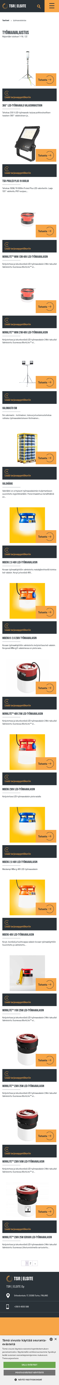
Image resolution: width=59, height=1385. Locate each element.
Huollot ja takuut (16, 1324)
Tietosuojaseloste (16, 1333)
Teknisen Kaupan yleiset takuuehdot (24, 1330)
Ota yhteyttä (14, 1318)
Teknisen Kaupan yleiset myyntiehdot (25, 1327)
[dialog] (29, 1360)
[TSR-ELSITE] (18, 6)
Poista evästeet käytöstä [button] (29, 1372)
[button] (29, 1379)
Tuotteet (5, 20)
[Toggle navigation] (52, 6)
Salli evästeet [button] (29, 1364)
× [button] (55, 1339)
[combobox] (51, 1339)
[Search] (38, 6)
